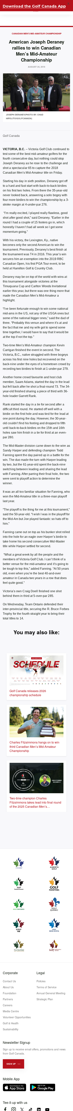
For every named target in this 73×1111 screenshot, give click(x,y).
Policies (40, 981)
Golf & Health (11, 1023)
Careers (7, 1005)
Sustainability (10, 1029)
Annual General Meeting (50, 993)
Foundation (9, 993)
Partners (8, 999)
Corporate (10, 972)
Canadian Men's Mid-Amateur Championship (36, 33)
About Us (8, 987)
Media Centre (11, 1011)
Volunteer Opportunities (17, 1017)
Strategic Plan (44, 999)
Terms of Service (46, 987)
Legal (40, 972)
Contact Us (9, 981)
